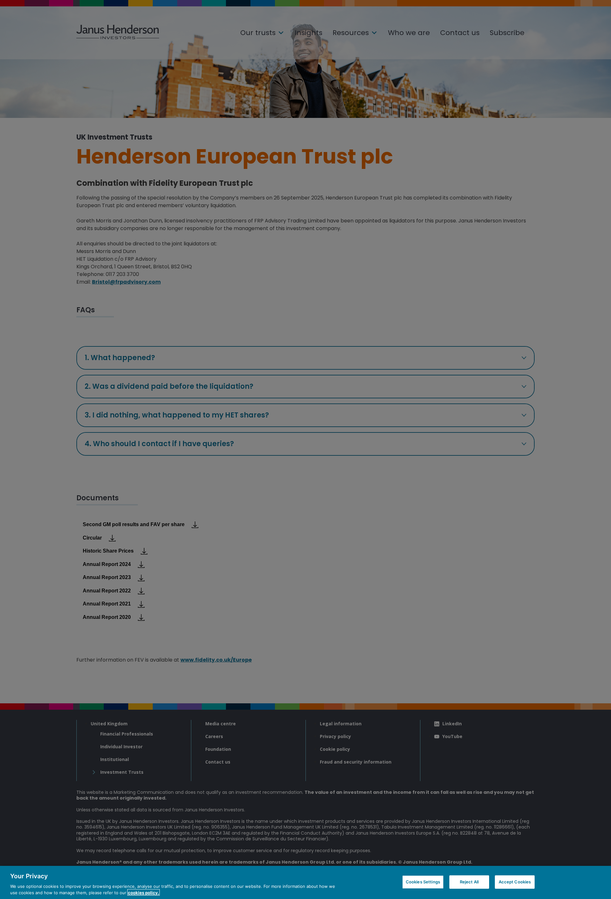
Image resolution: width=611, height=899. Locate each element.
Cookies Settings (423, 881)
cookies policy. (143, 892)
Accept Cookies (515, 881)
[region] (305, 882)
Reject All (469, 881)
